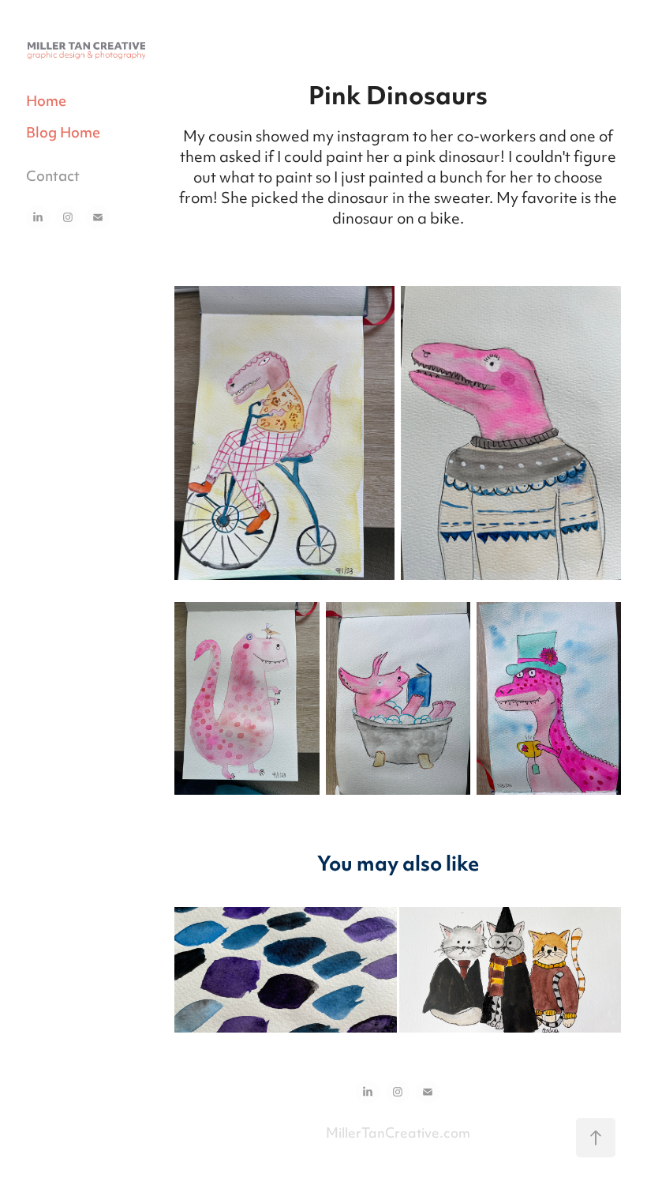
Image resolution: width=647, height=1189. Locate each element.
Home (46, 102)
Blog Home (63, 134)
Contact (53, 177)
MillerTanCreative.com (398, 1134)
